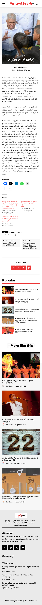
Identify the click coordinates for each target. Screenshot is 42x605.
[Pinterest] (23, 268)
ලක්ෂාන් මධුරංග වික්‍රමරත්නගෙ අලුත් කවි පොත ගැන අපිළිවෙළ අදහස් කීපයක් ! (26, 320)
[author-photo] (3, 386)
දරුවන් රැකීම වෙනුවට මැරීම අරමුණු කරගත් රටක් (29, 204)
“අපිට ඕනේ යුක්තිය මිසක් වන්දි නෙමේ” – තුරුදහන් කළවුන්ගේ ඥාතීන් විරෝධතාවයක (30, 245)
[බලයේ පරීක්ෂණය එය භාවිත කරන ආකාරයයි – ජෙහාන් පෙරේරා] (8, 310)
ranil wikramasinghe (10, 235)
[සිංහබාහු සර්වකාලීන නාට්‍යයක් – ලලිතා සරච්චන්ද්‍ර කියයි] (8, 290)
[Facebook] (13, 268)
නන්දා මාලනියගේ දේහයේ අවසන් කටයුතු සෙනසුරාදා (27, 300)
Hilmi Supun (22, 67)
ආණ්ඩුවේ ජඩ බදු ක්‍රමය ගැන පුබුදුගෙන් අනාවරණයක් (24, 330)
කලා (3, 571)
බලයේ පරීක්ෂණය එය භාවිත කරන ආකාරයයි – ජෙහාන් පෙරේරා (27, 310)
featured (20, 232)
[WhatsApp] (29, 268)
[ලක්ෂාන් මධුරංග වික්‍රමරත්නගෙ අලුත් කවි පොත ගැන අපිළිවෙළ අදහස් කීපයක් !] (8, 320)
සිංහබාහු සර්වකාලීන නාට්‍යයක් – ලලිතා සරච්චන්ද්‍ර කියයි (26, 290)
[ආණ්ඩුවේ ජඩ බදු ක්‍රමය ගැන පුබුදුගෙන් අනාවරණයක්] (8, 330)
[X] (18, 268)
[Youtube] (22, 547)
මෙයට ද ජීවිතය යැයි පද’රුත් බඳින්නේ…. (9, 244)
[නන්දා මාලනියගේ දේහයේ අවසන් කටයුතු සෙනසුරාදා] (8, 300)
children (12, 232)
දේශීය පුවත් (21, 55)
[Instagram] (10, 547)
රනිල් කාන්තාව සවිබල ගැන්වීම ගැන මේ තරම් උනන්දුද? (10, 219)
